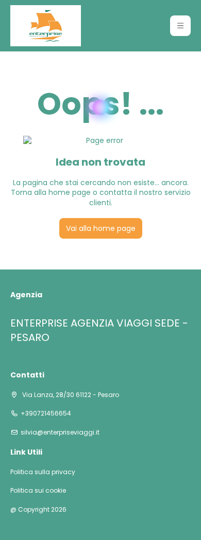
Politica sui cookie (38, 491)
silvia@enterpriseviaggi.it (60, 432)
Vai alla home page (101, 228)
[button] (180, 25)
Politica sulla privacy (42, 472)
